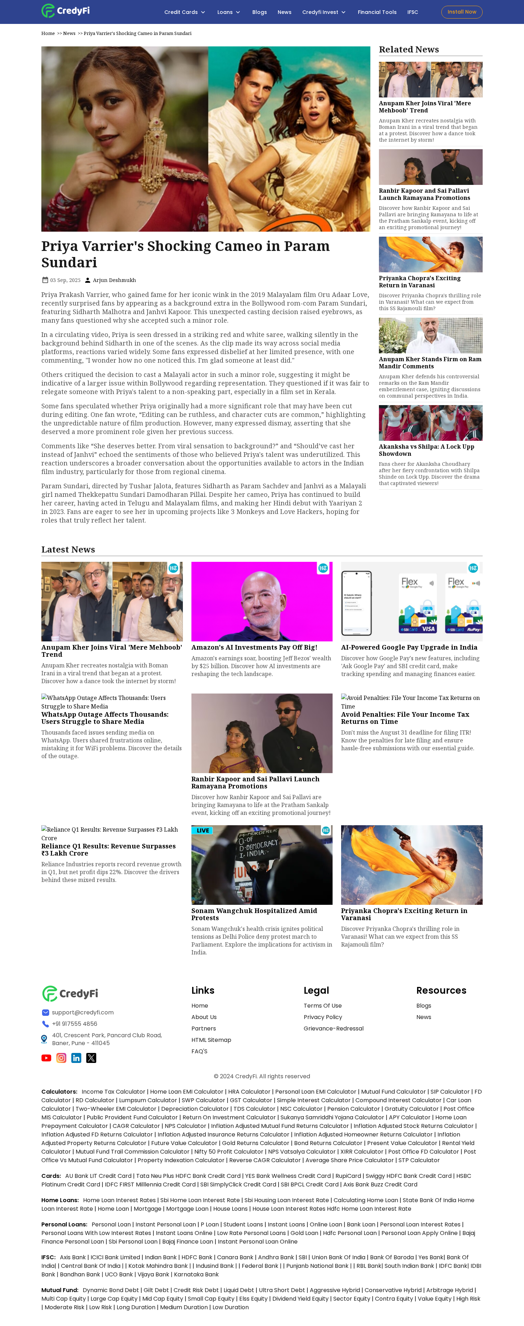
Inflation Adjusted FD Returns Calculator (97, 1134)
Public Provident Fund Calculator (132, 1117)
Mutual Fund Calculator (393, 1092)
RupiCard (349, 1176)
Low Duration (230, 1307)
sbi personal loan (134, 1241)
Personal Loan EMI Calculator (315, 1092)
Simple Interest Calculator (314, 1100)
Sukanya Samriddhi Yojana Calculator (332, 1117)
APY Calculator (410, 1117)
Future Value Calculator (184, 1143)
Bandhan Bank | (82, 1274)
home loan (114, 1209)
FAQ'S (199, 1051)
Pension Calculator (353, 1109)
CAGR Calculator (136, 1126)
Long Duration (136, 1307)
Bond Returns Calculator (328, 1143)
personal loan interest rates (421, 1224)
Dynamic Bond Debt (111, 1290)
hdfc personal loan (350, 1233)
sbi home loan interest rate (200, 1200)
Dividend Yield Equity (300, 1299)
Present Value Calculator (402, 1143)
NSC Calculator (301, 1109)
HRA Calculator (249, 1092)
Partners (203, 1028)
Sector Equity (352, 1299)
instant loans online (185, 1233)
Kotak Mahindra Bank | (160, 1266)
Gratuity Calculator (412, 1109)
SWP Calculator (203, 1100)
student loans (243, 1224)
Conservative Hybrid (393, 1290)
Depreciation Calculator (195, 1109)
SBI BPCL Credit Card (310, 1184)
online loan (326, 1224)
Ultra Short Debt (282, 1290)
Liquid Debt (239, 1290)
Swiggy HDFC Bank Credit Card (409, 1176)
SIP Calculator (450, 1092)
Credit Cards (181, 12)
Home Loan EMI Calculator (187, 1092)
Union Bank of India (339, 1257)
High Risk (468, 1299)
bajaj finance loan (188, 1241)
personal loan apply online (420, 1233)
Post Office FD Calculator (423, 1152)
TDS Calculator (254, 1109)
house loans (231, 1209)
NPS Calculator (185, 1126)
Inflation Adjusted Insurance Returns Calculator (223, 1134)
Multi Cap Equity (63, 1299)
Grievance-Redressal (334, 1028)
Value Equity (435, 1299)
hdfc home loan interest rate (369, 1209)
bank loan (361, 1224)
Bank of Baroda (392, 1257)
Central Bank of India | (93, 1266)
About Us (204, 1017)
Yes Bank (430, 1257)
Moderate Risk (64, 1307)
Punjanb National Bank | (319, 1266)
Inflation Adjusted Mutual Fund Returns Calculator (280, 1126)
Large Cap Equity (114, 1299)
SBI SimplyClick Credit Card (238, 1184)
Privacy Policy (323, 1017)
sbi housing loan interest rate (287, 1200)
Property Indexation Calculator (181, 1160)
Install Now (462, 11)
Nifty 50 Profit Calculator (228, 1152)
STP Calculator (419, 1160)
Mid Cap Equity (162, 1299)
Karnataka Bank (196, 1274)
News (285, 12)
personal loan (112, 1224)
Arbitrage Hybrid (449, 1290)
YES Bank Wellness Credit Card (288, 1176)
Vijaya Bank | (156, 1274)
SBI (303, 1257)
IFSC (412, 12)
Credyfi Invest (321, 12)
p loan (210, 1224)
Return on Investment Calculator (229, 1117)
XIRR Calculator (362, 1152)
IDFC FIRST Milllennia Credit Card (151, 1184)
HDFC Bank (196, 1257)
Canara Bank (236, 1257)
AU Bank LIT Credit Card (99, 1176)
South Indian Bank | (412, 1266)
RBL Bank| (370, 1266)
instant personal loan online (258, 1241)
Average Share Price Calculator (349, 1160)
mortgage (148, 1209)
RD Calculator (95, 1100)
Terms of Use (323, 1006)
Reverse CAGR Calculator (265, 1160)
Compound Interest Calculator (398, 1100)
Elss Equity (253, 1299)
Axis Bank (73, 1257)
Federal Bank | (262, 1266)
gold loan (305, 1233)
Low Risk (100, 1307)
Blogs (259, 12)
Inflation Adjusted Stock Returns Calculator (414, 1126)
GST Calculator (251, 1100)
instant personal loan (166, 1224)
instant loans (287, 1224)
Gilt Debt (156, 1290)
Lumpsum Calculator (148, 1100)
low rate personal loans (252, 1233)
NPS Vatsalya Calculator (302, 1152)
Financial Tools (377, 12)
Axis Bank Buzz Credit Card (380, 1184)
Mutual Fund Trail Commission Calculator (133, 1152)
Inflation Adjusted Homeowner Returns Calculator (363, 1134)
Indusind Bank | (217, 1266)
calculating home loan (367, 1200)
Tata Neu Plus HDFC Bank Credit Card (188, 1176)
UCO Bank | (121, 1274)
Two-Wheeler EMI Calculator (116, 1109)
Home (48, 33)
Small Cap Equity (211, 1299)
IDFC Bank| (455, 1266)
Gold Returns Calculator (255, 1143)
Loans (225, 12)
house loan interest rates (289, 1209)
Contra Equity (394, 1299)
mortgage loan (188, 1209)
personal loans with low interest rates (96, 1233)
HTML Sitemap (211, 1040)
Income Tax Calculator (113, 1092)
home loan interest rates (120, 1200)
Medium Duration (184, 1307)
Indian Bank (161, 1257)
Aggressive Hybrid (335, 1290)
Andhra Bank (276, 1257)
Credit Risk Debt (196, 1290)
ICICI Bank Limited (116, 1257)
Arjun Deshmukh (114, 280)
